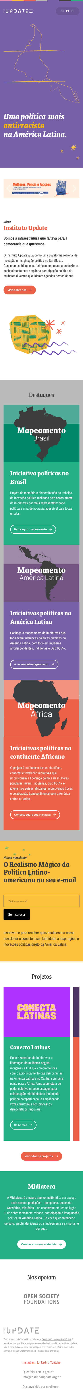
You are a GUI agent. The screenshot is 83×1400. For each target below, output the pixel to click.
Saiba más (20, 1125)
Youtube (55, 1362)
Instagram (29, 1362)
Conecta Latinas (30, 1047)
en (72, 11)
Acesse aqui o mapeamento (31, 664)
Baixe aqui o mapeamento (30, 529)
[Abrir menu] (31, 11)
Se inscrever (16, 914)
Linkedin (42, 1362)
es (62, 11)
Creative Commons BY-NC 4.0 (56, 1339)
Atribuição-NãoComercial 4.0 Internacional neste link (34, 1351)
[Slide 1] (41, 194)
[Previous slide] (9, 189)
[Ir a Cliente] (41, 1299)
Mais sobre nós (17, 290)
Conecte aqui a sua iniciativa (32, 814)
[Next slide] (74, 189)
